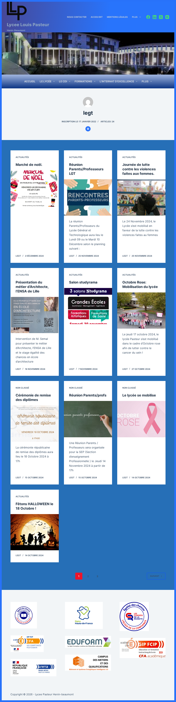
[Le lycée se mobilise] (141, 419)
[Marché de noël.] (34, 188)
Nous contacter (76, 17)
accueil (29, 81)
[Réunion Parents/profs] (88, 419)
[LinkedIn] (154, 17)
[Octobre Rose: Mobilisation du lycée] (141, 310)
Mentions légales (117, 17)
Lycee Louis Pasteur (28, 24)
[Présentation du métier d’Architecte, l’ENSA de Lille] (34, 315)
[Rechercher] (164, 53)
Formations (83, 81)
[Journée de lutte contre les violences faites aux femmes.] (141, 197)
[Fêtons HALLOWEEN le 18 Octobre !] (34, 532)
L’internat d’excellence (117, 81)
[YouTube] (167, 17)
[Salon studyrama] (88, 306)
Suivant (154, 576)
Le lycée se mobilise (139, 395)
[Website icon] (88, 128)
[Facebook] (148, 17)
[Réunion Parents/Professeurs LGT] (88, 197)
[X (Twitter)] (161, 17)
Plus (135, 17)
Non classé (22, 387)
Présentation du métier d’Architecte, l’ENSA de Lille (32, 286)
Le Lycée (45, 81)
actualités (22, 157)
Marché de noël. (29, 165)
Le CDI (63, 81)
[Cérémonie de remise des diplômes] (34, 423)
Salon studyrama (83, 282)
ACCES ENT (97, 17)
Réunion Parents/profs (87, 395)
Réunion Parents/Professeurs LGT (86, 169)
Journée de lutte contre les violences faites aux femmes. (139, 169)
